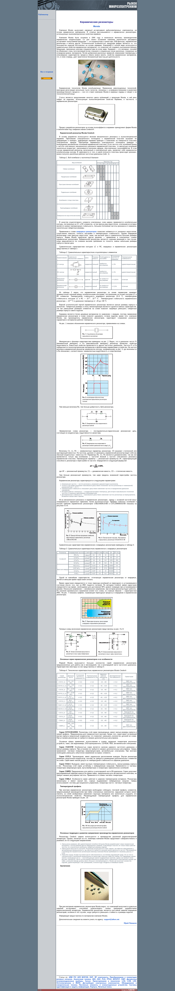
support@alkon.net (111, 919)
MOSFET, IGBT (119, 979)
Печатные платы (105, 987)
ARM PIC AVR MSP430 (78, 977)
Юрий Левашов (130, 923)
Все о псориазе (46, 72)
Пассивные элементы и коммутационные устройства (103, 985)
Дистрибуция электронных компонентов (101, 983)
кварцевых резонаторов (86, 231)
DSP (91, 977)
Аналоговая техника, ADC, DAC (87, 979)
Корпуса (93, 987)
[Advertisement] (46, 48)
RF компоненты (101, 977)
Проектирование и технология (106, 981)
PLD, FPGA (106, 979)
